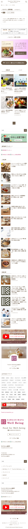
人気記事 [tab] (20, 70)
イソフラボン (18, 380)
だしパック (17, 377)
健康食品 (7, 392)
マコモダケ (19, 387)
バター (24, 382)
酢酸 (13, 399)
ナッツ (20, 382)
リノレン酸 (15, 389)
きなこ (12, 377)
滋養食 (19, 392)
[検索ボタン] (26, 2)
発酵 (15, 394)
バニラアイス (10, 385)
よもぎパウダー (5, 380)
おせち (7, 377)
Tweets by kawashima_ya (7, 412)
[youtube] (18, 368)
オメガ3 (24, 380)
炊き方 (23, 392)
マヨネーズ (4, 389)
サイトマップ (6, 478)
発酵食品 (24, 394)
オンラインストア (14, 434)
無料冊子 (5, 475)
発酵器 (19, 394)
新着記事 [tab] (8, 70)
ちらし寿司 (23, 377)
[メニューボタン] (2, 2)
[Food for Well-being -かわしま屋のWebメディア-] (14, 2)
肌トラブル (4, 399)
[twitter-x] (12, 368)
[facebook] (10, 368)
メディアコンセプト (7, 466)
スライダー (14, 382)
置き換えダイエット (13, 396)
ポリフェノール (12, 387)
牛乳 (7, 394)
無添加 (3, 394)
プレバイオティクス (19, 385)
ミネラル (10, 389)
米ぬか (3, 396)
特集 (4, 12)
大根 (15, 392)
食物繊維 (18, 399)
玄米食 (11, 394)
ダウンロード (21, 53)
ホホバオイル (4, 387)
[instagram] (14, 368)
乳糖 (3, 392)
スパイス (9, 382)
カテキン (3, 382)
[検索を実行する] (25, 130)
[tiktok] (16, 368)
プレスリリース (6, 472)
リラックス (22, 389)
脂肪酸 (9, 399)
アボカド (11, 380)
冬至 (11, 392)
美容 (20, 396)
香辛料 (22, 399)
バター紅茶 (4, 385)
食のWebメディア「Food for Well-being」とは (14, 469)
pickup (3, 377)
